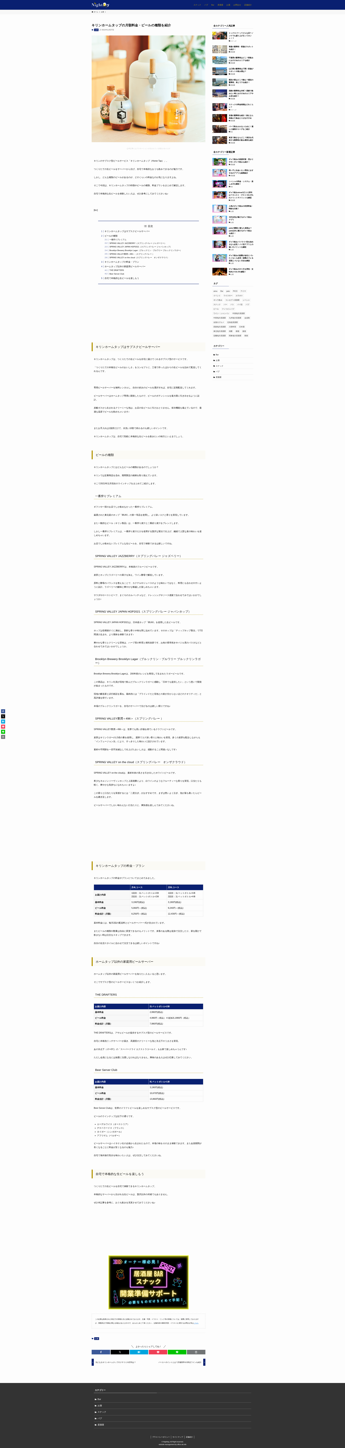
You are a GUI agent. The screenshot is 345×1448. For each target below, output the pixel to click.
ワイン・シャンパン (221, 313)
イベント (216, 296)
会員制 (247, 318)
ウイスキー (228, 296)
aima (215, 291)
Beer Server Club (116, 274)
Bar (221, 291)
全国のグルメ (218, 322)
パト (232, 304)
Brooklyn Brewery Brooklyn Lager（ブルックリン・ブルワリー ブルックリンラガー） (145, 250)
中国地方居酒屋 (238, 313)
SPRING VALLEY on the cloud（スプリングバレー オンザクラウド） (139, 257)
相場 (237, 331)
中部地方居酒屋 (219, 318)
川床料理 (232, 327)
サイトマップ (177, 1437)
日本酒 (241, 327)
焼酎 (230, 331)
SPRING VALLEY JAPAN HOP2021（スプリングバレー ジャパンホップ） (140, 247)
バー (225, 304)
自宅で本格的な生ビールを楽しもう (122, 278)
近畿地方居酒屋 (219, 336)
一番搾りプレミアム (117, 239)
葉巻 (244, 331)
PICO (235, 291)
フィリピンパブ (228, 309)
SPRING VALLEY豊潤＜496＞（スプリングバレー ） (131, 254)
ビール (216, 309)
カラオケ (239, 296)
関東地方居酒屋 (235, 336)
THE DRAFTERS (116, 270)
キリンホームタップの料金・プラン (122, 262)
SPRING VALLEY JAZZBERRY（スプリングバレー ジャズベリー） (137, 243)
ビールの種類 (111, 236)
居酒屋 (218, 377)
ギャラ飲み (217, 300)
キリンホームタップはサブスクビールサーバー (127, 231)
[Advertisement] (148, 311)
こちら (196, 1323)
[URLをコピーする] (196, 1352)
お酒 (96, 30)
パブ (247, 304)
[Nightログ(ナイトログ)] (100, 5)
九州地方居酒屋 (235, 318)
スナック (216, 304)
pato (228, 291)
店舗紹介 (189, 1437)
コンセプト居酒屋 (232, 300)
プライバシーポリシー (161, 1437)
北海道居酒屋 (232, 322)
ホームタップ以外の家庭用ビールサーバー (125, 266)
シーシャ (246, 300)
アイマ (243, 291)
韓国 (246, 336)
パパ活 (239, 304)
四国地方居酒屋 (219, 327)
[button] (101, 1352)
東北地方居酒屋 (219, 331)
